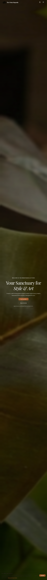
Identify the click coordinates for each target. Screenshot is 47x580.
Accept (42, 575)
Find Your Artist (23, 299)
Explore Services (23, 303)
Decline (36, 575)
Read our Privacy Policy (12, 577)
